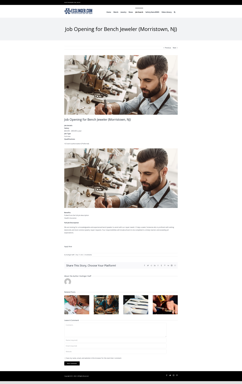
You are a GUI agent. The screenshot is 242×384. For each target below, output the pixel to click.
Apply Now (68, 246)
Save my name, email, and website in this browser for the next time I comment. (94, 358)
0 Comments (88, 255)
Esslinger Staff (70, 255)
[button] (174, 12)
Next (174, 48)
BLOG (78, 2)
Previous (168, 48)
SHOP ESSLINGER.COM (70, 2)
